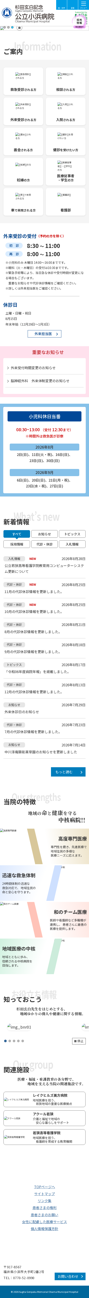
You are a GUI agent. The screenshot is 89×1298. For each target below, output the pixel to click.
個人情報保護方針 (44, 1228)
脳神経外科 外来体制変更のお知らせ (40, 380)
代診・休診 (45, 544)
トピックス (72, 534)
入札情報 (72, 544)
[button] (4, 27)
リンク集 (44, 1200)
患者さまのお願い (44, 1214)
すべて (16, 534)
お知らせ (44, 534)
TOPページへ (44, 1186)
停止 (80, 1041)
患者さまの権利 (44, 1207)
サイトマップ (44, 1193)
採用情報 (16, 544)
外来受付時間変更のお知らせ (33, 367)
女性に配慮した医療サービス (44, 1221)
